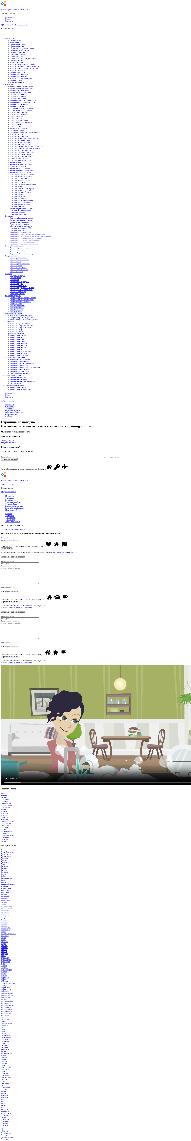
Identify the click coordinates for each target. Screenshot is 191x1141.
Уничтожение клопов (18, 341)
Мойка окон (14, 280)
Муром (3, 980)
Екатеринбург (6, 803)
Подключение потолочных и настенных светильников (30, 236)
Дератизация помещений (14, 385)
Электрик (9, 216)
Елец (3, 918)
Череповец (5, 1123)
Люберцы (4, 817)
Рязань (3, 1055)
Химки (3, 841)
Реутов (3, 829)
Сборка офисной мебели (19, 270)
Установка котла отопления (20, 180)
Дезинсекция (10, 520)
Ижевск (4, 924)
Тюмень (4, 1105)
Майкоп (4, 972)
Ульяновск (5, 1111)
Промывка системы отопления (21, 108)
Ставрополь (5, 1083)
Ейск (3, 914)
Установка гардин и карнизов (21, 78)
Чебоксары (5, 1119)
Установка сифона (16, 194)
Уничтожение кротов (18, 387)
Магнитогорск (6, 970)
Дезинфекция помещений (15, 357)
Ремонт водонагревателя (19, 252)
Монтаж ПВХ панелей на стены (22, 300)
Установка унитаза (17, 206)
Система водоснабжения (19, 96)
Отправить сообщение (9, 459)
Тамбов (4, 1093)
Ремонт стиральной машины (20, 248)
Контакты (9, 21)
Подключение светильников (20, 232)
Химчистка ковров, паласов (20, 328)
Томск (3, 1099)
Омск (3, 1021)
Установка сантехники (18, 178)
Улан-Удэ (4, 1109)
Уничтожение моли (17, 337)
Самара (3, 833)
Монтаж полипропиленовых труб (22, 102)
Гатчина (4, 902)
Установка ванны (16, 134)
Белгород (4, 872)
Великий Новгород (8, 884)
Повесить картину (17, 56)
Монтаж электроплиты (18, 76)
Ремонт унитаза (16, 126)
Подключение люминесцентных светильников (27, 234)
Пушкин (4, 1045)
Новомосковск (6, 1009)
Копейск (4, 950)
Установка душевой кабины (20, 150)
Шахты (3, 1129)
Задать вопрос (7, 548)
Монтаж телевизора (17, 72)
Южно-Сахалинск (7, 1137)
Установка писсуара (17, 182)
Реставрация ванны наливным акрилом (25, 132)
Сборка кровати (16, 266)
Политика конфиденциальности (13, 529)
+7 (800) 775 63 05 (7, 441)
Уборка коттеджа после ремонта (22, 288)
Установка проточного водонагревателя (25, 148)
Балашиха (4, 797)
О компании (10, 17)
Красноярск (5, 962)
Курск (3, 964)
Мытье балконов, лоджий (19, 282)
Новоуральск (6, 1015)
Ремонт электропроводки (19, 224)
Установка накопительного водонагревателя (26, 146)
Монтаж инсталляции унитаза (21, 208)
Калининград (6, 930)
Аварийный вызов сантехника (21, 86)
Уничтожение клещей (18, 335)
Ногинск (4, 999)
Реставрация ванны (17, 130)
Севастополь (6, 1067)
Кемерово (4, 942)
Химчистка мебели (17, 332)
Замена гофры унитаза (18, 128)
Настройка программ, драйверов (22, 318)
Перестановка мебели (18, 54)
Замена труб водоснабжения (20, 92)
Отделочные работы (13, 296)
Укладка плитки (16, 312)
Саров (3, 1065)
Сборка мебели (11, 256)
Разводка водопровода (18, 112)
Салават (4, 1057)
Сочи (3, 1081)
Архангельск (6, 856)
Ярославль (5, 1139)
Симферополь (6, 1077)
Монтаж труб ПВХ (17, 106)
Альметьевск (6, 854)
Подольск (4, 827)
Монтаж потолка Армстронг (20, 302)
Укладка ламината (16, 310)
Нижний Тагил (6, 997)
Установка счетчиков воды (20, 202)
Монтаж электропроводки (20, 222)
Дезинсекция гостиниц (18, 379)
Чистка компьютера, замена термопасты (25, 320)
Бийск (3, 876)
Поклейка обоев (16, 304)
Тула (2, 1101)
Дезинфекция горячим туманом (22, 363)
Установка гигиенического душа (22, 152)
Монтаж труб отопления (19, 104)
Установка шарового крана (20, 204)
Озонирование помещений (20, 373)
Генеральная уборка (17, 276)
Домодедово (5, 807)
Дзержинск (5, 912)
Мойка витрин (15, 278)
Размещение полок (17, 82)
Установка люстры (17, 230)
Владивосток (6, 888)
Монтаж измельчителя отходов (21, 164)
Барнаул (4, 870)
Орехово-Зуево (6, 1023)
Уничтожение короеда (18, 347)
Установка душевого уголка (20, 154)
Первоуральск (6, 1035)
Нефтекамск (5, 988)
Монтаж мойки (15, 162)
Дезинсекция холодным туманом (22, 381)
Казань (3, 809)
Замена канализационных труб (21, 88)
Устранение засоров (17, 212)
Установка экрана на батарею (21, 176)
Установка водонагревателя (20, 144)
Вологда (4, 894)
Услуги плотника (16, 62)
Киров (3, 944)
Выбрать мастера (7, 401)
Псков (3, 1043)
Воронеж (4, 801)
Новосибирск (6, 823)
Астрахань (5, 862)
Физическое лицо (9, 588)
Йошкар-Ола (6, 928)
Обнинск (4, 1017)
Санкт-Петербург (7, 835)
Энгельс (4, 1135)
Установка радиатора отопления (22, 174)
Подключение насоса (18, 166)
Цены (7, 19)
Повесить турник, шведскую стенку (23, 58)
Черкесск (4, 1125)
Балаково (4, 866)
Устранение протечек (18, 214)
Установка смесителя (18, 196)
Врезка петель (15, 43)
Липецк (4, 966)
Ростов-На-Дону (7, 831)
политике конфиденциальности (65, 552)
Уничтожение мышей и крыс (21, 389)
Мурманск (5, 978)
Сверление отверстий (18, 60)
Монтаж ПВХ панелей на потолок (23, 298)
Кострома (4, 954)
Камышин (5, 936)
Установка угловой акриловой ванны (24, 138)
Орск (3, 1027)
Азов (3, 864)
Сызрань (4, 1089)
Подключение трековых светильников (24, 242)
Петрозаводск (6, 1037)
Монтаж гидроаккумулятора (20, 172)
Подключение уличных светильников (24, 244)
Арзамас (4, 860)
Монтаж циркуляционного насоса (22, 170)
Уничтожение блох (17, 339)
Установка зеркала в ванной (20, 160)
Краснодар (5, 813)
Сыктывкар (5, 1087)
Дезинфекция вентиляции (19, 361)
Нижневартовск (7, 994)
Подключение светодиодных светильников (26, 238)
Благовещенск (6, 878)
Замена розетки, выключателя (21, 220)
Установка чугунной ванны (20, 140)
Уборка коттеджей (16, 284)
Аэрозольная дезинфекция (20, 359)
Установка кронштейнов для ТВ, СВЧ (24, 68)
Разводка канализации (18, 114)
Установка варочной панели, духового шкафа (27, 66)
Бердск (3, 874)
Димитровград (6, 906)
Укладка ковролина (17, 308)
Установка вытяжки (17, 70)
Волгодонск (5, 890)
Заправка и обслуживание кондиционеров (26, 254)
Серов (3, 1071)
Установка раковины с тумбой (21, 190)
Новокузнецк (6, 1007)
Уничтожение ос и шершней (20, 351)
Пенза (3, 1031)
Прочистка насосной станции (21, 110)
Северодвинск (6, 1075)
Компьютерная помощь (14, 314)
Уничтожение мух (16, 349)
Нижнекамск (6, 992)
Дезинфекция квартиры (19, 365)
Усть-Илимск (6, 1113)
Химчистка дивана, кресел (20, 324)
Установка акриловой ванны (20, 136)
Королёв (4, 811)
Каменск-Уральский (8, 934)
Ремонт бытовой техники (15, 246)
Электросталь (6, 1133)
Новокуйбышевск (7, 1005)
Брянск (3, 882)
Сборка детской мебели (18, 258)
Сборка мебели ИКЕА (18, 268)
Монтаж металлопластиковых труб (23, 100)
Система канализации (18, 98)
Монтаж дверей (16, 41)
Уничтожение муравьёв (19, 353)
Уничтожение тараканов (19, 355)
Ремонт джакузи (16, 118)
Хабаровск (5, 1115)
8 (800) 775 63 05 (7, 25)
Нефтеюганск (6, 990)
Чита (3, 1127)
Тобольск (4, 1095)
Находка (4, 986)
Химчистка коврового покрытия (22, 326)
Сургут (3, 1085)
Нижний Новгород (8, 821)
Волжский (5, 896)
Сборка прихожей (16, 272)
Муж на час (9, 39)
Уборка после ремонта (18, 286)
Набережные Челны (8, 984)
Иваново (4, 922)
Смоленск (4, 1079)
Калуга (3, 932)
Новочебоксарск (7, 1001)
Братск (3, 880)
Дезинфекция (10, 518)
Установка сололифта (18, 198)
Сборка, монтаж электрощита (21, 226)
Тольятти (4, 1097)
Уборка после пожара (18, 292)
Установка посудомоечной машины (23, 184)
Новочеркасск (6, 1003)
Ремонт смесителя (16, 124)
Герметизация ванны (17, 45)
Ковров (3, 956)
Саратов (4, 1063)
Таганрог (4, 1091)
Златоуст (4, 920)
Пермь (3, 1033)
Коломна (4, 946)
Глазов (3, 904)
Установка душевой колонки (20, 156)
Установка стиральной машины (21, 200)
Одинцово (5, 825)
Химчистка (9, 322)
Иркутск (4, 926)
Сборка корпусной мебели (20, 264)
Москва (4, 795)
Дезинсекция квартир (18, 377)
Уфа (2, 1107)
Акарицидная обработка (14, 333)
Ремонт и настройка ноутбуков (21, 316)
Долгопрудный (6, 805)
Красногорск (6, 815)
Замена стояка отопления (19, 90)
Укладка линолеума (17, 306)
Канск (3, 940)
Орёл (3, 1029)
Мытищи (4, 819)
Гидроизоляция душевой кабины (22, 48)
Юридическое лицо (10, 592)
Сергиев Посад (6, 1069)
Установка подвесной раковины (22, 188)
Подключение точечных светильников (24, 240)
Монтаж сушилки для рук (19, 50)
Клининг (8, 274)
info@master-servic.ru (21, 25)
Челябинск (5, 837)
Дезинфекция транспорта (19, 371)
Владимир (5, 886)
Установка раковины (17, 186)
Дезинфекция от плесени (19, 369)
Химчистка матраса (17, 330)
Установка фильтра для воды (20, 210)
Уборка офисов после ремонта (21, 290)
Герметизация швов (17, 47)
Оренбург (4, 1025)
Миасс (3, 974)
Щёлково (4, 839)
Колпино (4, 948)
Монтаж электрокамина (19, 74)
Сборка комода (15, 262)
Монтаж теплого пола (18, 52)
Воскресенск (6, 900)
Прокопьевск (6, 1041)
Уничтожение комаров (18, 345)
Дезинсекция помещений (14, 375)
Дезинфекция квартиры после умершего (25, 367)
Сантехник (9, 84)
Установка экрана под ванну (20, 142)
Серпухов (4, 1073)
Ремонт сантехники (17, 116)
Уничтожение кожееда (18, 343)
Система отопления (17, 94)
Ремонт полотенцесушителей (21, 122)
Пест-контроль (15, 383)
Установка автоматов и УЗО (20, 228)
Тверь (3, 1103)
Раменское (5, 1049)
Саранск (4, 1061)
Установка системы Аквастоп (21, 192)
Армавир (4, 858)
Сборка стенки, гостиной (19, 260)
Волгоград (5, 799)
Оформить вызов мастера (10, 602)
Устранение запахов (17, 294)
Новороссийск (6, 1011)
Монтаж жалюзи (16, 80)
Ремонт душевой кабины (19, 120)
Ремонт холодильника (18, 250)
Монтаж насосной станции (20, 168)
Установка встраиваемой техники (22, 64)
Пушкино (4, 1047)
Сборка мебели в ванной (19, 158)
